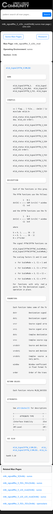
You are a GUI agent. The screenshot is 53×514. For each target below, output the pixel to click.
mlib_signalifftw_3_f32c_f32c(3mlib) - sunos (22, 483)
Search (47, 14)
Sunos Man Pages (13, 37)
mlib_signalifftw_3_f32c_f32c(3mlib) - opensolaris (25, 503)
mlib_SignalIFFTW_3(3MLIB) (18, 68)
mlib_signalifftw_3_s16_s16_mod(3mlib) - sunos (24, 497)
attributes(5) (23, 408)
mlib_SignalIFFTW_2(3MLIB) (25, 450)
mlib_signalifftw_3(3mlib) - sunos (17, 476)
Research (42, 37)
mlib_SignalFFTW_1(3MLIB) (25, 448)
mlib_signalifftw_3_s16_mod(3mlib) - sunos (22, 490)
